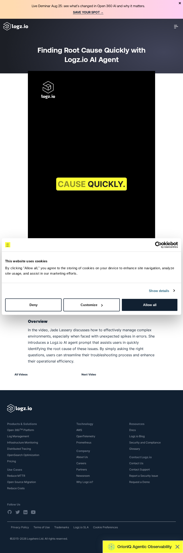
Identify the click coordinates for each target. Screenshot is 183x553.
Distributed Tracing (19, 448)
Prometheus (83, 442)
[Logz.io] (91, 408)
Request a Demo (139, 482)
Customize (89, 305)
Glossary (134, 448)
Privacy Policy (20, 527)
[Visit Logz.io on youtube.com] (33, 512)
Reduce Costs (16, 488)
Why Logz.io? (84, 482)
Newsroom (83, 475)
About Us (82, 457)
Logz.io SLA (81, 527)
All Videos (21, 374)
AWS (79, 430)
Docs (132, 430)
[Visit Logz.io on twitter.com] (17, 512)
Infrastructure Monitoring (22, 442)
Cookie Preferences (105, 527)
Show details (159, 290)
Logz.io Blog (137, 436)
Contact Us (136, 463)
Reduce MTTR (16, 475)
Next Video (88, 374)
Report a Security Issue (143, 475)
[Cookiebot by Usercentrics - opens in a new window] (158, 244)
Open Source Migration (21, 482)
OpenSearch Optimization (23, 455)
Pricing (11, 461)
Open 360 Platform (20, 430)
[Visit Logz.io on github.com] (9, 512)
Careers (81, 463)
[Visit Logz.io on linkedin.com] (25, 512)
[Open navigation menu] (176, 26)
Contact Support (139, 469)
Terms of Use (41, 527)
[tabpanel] (91, 9)
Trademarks (61, 527)
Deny (33, 305)
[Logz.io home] (15, 26)
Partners (81, 469)
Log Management (18, 436)
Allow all (149, 305)
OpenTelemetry (85, 436)
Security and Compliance (145, 442)
